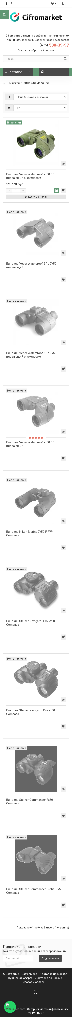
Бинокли (14, 83)
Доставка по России (48, 977)
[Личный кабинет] (63, 3)
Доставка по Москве (53, 973)
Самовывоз (29, 973)
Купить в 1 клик (37, 196)
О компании (11, 973)
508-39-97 (53, 45)
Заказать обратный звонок (36, 50)
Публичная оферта (20, 977)
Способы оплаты (34, 981)
